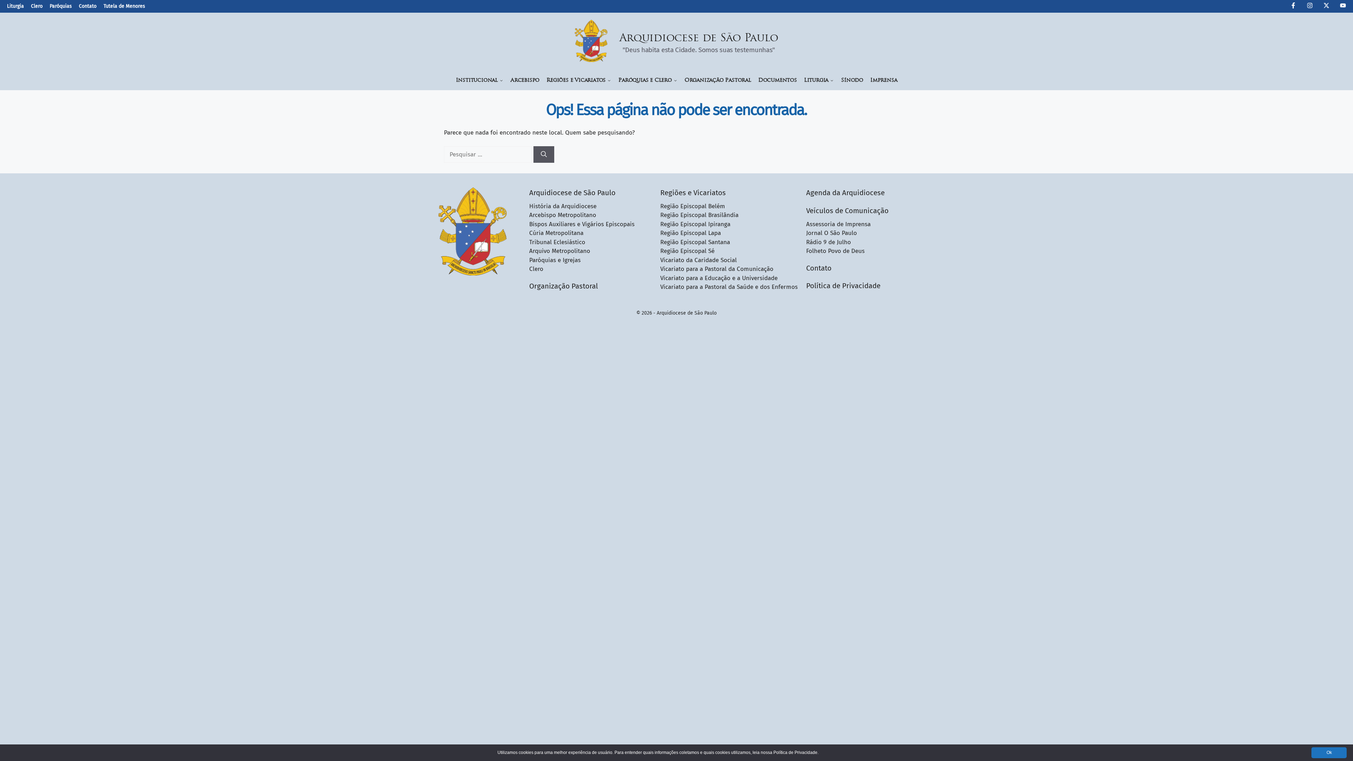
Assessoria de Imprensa (838, 224)
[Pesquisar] (543, 154)
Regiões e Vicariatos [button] (576, 80)
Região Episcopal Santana (695, 242)
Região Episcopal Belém (692, 206)
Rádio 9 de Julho (828, 242)
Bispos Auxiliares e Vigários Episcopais (582, 224)
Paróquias (61, 6)
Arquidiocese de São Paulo (699, 38)
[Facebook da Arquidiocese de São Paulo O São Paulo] (1293, 6)
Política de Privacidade (843, 285)
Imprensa (883, 80)
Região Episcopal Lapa (690, 233)
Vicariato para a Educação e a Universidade (719, 278)
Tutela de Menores (124, 6)
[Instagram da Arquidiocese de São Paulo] (1310, 6)
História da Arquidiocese (563, 206)
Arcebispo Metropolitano (562, 215)
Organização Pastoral (718, 80)
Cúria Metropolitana (556, 233)
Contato (88, 6)
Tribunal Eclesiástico (557, 242)
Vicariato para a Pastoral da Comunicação (716, 269)
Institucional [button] (477, 80)
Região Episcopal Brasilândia (699, 215)
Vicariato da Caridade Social (698, 260)
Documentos (777, 80)
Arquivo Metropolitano (559, 251)
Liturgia (15, 6)
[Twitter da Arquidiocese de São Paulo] (1326, 6)
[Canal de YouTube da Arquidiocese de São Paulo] (1343, 6)
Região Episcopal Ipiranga (695, 224)
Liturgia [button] (816, 80)
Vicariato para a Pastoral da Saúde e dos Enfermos (729, 287)
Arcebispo (525, 80)
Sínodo (852, 80)
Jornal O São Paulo (831, 233)
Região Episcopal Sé (687, 251)
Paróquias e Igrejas (555, 260)
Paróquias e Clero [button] (645, 80)
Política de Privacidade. (795, 752)
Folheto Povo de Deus (835, 251)
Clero (37, 6)
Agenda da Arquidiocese (845, 192)
